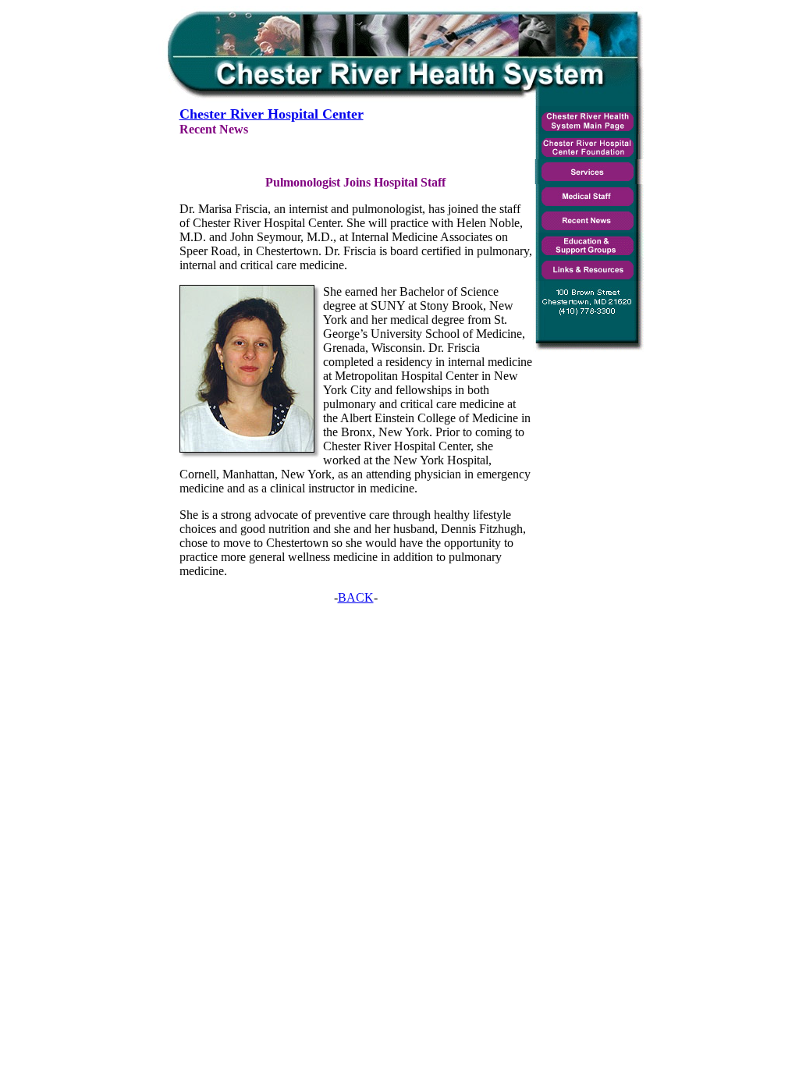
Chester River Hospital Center (271, 114)
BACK (356, 597)
